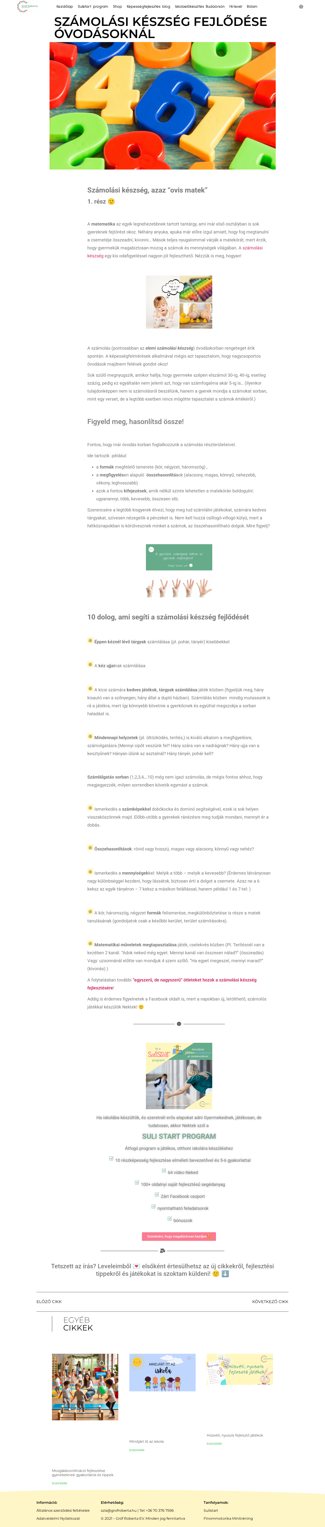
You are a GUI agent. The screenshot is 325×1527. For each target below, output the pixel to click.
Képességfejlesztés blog (148, 7)
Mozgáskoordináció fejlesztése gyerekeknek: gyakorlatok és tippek (82, 1473)
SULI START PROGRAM (179, 1136)
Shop (117, 7)
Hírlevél (235, 7)
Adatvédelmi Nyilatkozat (58, 1518)
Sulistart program (93, 7)
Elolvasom (59, 1483)
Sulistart (211, 1510)
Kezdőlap (65, 7)
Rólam (252, 7)
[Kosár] (301, 7)
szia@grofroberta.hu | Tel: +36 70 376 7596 (137, 1510)
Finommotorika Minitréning (228, 1518)
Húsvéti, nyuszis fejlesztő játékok (235, 1435)
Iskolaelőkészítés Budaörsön (200, 7)
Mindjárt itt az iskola (146, 1441)
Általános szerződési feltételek (63, 1510)
